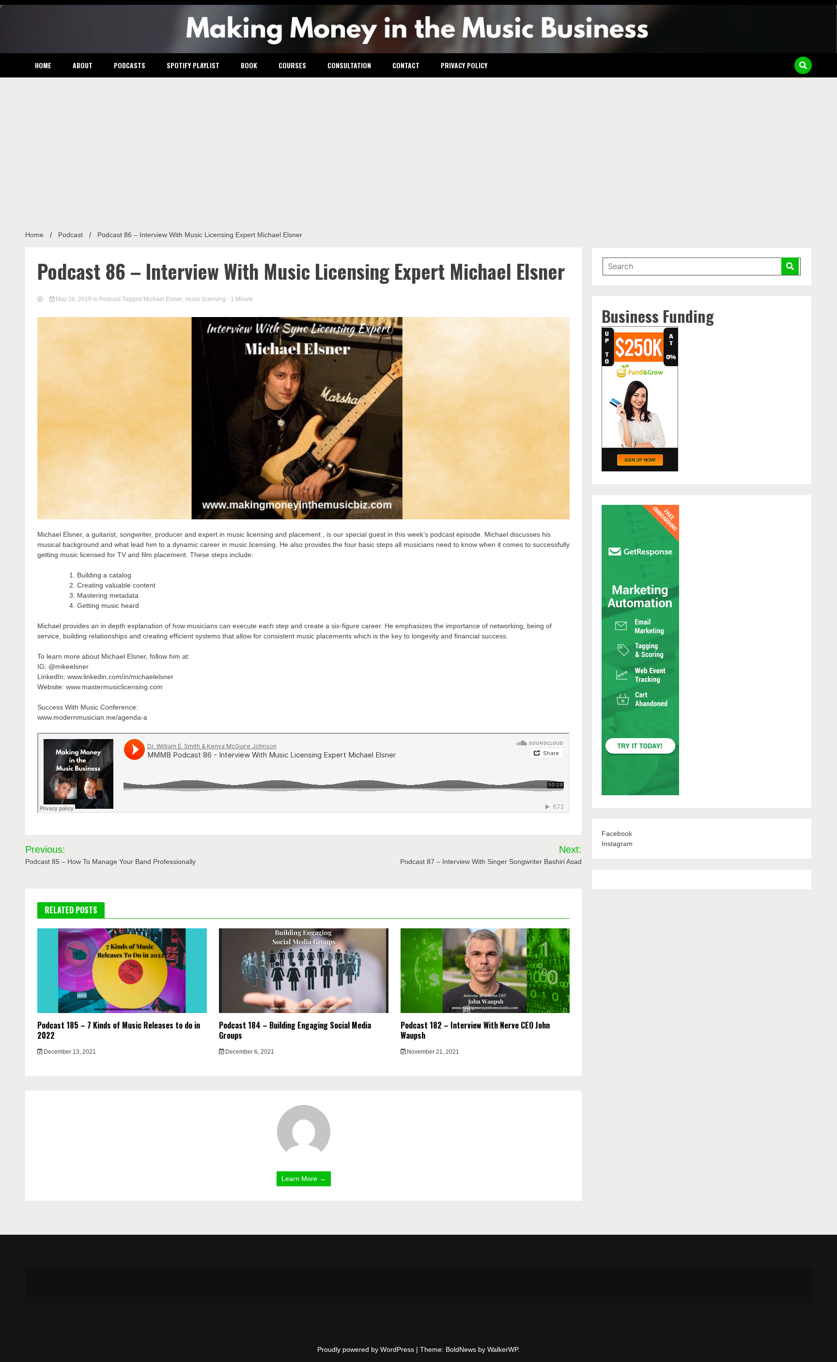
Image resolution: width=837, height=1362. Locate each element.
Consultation (349, 65)
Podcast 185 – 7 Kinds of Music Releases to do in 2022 (118, 1030)
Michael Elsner (162, 299)
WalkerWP (502, 1349)
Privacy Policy (464, 65)
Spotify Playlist (193, 65)
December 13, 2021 (69, 1051)
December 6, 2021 (249, 1051)
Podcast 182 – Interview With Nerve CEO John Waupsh (475, 1030)
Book (249, 65)
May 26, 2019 (73, 299)
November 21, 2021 (432, 1051)
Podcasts (129, 65)
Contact (405, 65)
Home (43, 65)
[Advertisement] (418, 150)
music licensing (205, 299)
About (83, 65)
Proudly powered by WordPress (366, 1349)
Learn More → (303, 1178)
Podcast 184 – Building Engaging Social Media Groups (295, 1030)
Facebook (617, 833)
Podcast (110, 299)
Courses (292, 65)
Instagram (617, 843)
